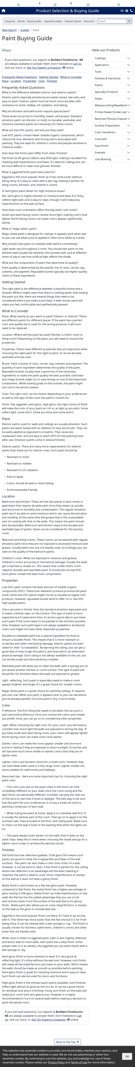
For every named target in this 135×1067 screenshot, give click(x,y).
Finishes (52, 81)
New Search (9, 30)
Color (41, 81)
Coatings (100, 58)
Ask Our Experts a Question (44, 68)
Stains (98, 98)
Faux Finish (101, 146)
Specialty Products (106, 92)
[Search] (129, 21)
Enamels (100, 152)
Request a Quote (73, 21)
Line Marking (103, 159)
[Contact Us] (131, 10)
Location (16, 81)
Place (5, 81)
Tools (98, 71)
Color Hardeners (105, 132)
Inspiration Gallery (53, 21)
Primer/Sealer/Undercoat (110, 112)
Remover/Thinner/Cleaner (111, 119)
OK (127, 1056)
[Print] (126, 10)
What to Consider (71, 77)
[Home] (14, 10)
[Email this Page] (122, 10)
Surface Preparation (107, 125)
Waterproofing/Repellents (111, 105)
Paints (99, 85)
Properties (29, 81)
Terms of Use (79, 1062)
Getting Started (48, 77)
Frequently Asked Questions (19, 77)
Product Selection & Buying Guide (67, 11)
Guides (24, 30)
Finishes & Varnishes (108, 78)
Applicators (102, 65)
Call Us (77, 64)
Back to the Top (66, 1042)
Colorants (101, 139)
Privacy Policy (56, 1062)
